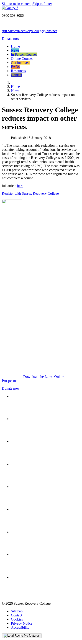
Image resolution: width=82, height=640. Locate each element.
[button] (21, 635)
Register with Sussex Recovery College (30, 193)
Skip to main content (16, 4)
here (20, 186)
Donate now (11, 39)
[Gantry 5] (10, 8)
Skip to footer (42, 4)
